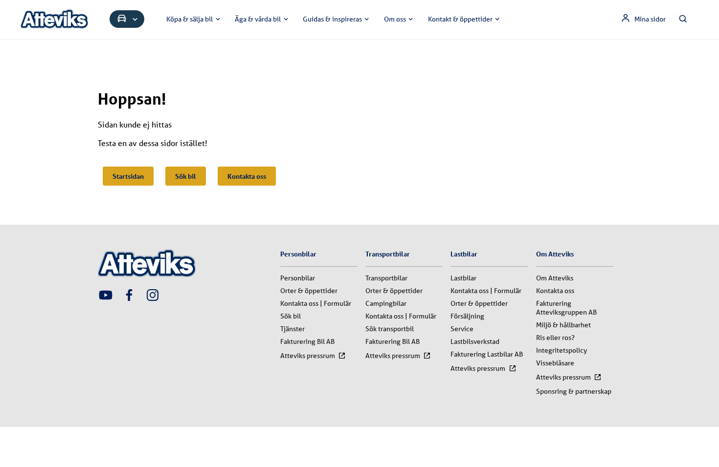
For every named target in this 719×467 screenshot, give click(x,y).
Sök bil (185, 176)
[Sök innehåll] (683, 19)
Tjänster (292, 328)
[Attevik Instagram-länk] (152, 296)
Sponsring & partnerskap (573, 391)
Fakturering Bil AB (307, 341)
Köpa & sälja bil (189, 19)
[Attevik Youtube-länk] (105, 296)
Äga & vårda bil (258, 19)
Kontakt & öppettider (460, 19)
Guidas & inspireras (332, 19)
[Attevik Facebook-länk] (129, 296)
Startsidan (128, 176)
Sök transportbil (389, 328)
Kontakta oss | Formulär (315, 303)
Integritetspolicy (561, 350)
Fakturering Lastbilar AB (486, 354)
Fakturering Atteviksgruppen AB (566, 308)
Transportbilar (386, 278)
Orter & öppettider (308, 290)
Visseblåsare (555, 363)
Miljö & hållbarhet (563, 324)
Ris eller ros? (555, 337)
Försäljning (467, 316)
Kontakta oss (246, 176)
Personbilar (297, 278)
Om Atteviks (554, 278)
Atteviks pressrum (307, 355)
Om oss (395, 19)
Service (461, 328)
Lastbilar (463, 278)
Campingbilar (385, 303)
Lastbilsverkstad (474, 341)
